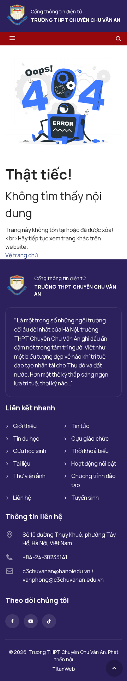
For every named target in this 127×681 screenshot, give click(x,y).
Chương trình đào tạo (93, 480)
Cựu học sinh (29, 451)
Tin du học (26, 438)
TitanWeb (63, 669)
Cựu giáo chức (90, 438)
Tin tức (80, 426)
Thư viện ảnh (29, 476)
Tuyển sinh (85, 498)
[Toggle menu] (12, 38)
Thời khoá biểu (90, 451)
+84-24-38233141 (45, 557)
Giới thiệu (25, 426)
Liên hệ (22, 498)
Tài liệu (21, 463)
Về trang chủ (21, 255)
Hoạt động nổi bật (93, 463)
